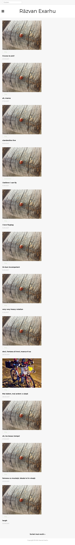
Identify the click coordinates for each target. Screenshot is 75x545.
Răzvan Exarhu (37, 11)
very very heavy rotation (12, 309)
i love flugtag (8, 225)
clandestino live (9, 140)
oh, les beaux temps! (11, 436)
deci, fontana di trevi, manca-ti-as (16, 352)
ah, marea (6, 98)
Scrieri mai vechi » (37, 534)
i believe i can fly (9, 183)
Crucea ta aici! (8, 56)
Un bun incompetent (11, 267)
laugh (4, 520)
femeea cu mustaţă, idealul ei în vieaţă (18, 478)
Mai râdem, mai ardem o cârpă (15, 394)
